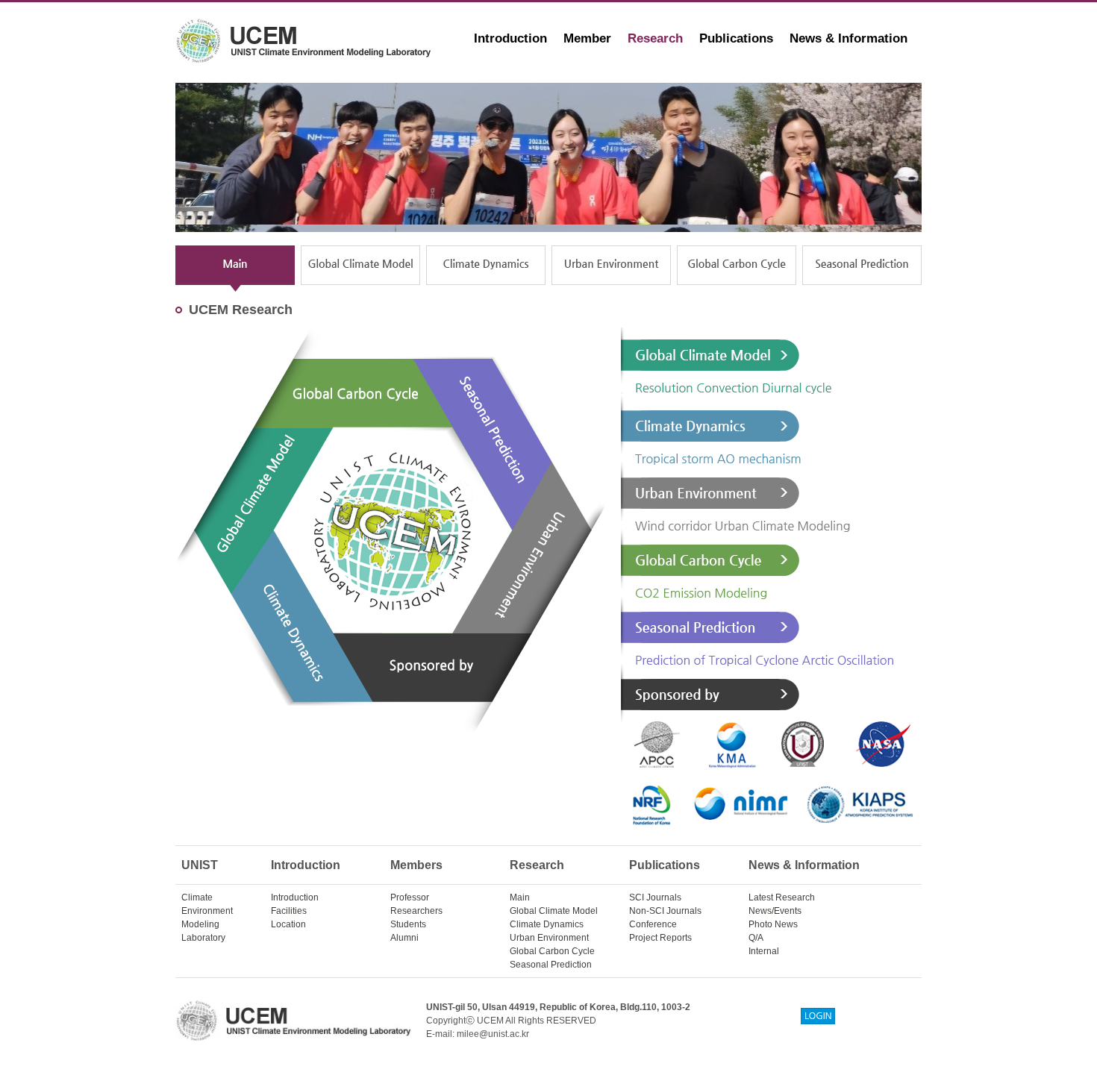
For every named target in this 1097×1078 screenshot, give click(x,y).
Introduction (510, 38)
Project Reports (660, 938)
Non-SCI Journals (665, 911)
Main (520, 897)
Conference (653, 924)
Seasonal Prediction (551, 964)
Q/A (755, 938)
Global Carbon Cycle (552, 951)
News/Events (774, 911)
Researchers (416, 911)
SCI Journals (655, 897)
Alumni (404, 938)
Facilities (289, 911)
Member (587, 38)
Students (408, 924)
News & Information (848, 38)
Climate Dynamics (547, 924)
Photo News (773, 924)
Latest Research (781, 897)
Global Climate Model (554, 911)
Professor (409, 897)
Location (288, 924)
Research (655, 38)
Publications (736, 38)
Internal (763, 951)
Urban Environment (549, 938)
